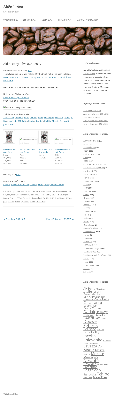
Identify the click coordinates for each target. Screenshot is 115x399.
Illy (97, 332)
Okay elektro (88, 225)
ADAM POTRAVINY (91, 141)
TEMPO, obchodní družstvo (94, 255)
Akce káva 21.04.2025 (92, 110)
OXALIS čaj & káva (90, 228)
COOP (85, 161)
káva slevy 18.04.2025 (92, 117)
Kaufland (87, 211)
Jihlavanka (8, 124)
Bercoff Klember (92, 294)
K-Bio (43, 198)
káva (18, 174)
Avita (85, 292)
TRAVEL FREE (88, 265)
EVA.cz (86, 184)
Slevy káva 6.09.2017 (14, 219)
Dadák (89, 311)
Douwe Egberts (22, 117)
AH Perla (89, 288)
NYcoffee (100, 364)
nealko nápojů (89, 73)
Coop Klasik (90, 305)
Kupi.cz (91, 80)
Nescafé (59, 117)
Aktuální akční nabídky (87, 20)
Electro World (89, 174)
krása (40, 184)
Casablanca (92, 302)
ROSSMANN (88, 245)
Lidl (65, 77)
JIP (84, 208)
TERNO (86, 258)
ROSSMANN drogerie (92, 248)
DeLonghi (64, 121)
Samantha (90, 367)
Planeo (86, 235)
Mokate (55, 121)
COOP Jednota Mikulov (93, 164)
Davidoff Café (91, 318)
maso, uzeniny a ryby (54, 184)
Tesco (70, 77)
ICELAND (87, 201)
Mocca (86, 354)
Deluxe (103, 318)
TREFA (86, 268)
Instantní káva (64, 20)
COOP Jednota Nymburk (93, 167)
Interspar (87, 204)
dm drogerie (88, 171)
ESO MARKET (23, 77)
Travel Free (8, 117)
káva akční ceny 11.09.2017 (60, 219)
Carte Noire (101, 299)
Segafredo (12, 121)
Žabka (85, 272)
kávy (30, 70)
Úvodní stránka (10, 20)
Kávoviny (93, 343)
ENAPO (86, 178)
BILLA (5, 77)
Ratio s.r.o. (8, 80)
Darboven (88, 315)
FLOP (85, 188)
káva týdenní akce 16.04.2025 (95, 124)
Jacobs (67, 117)
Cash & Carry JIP (90, 154)
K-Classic (107, 340)
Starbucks (89, 374)
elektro (6, 184)
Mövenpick (49, 117)
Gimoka (89, 332)
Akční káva (13, 6)
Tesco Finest (87, 378)
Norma (86, 221)
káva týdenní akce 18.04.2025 (95, 120)
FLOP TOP (87, 191)
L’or (100, 346)
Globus (13, 77)
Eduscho (89, 329)
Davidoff (39, 121)
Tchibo (33, 117)
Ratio (85, 238)
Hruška (86, 198)
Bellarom (94, 291)
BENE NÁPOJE (89, 147)
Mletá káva (47, 20)
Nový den (89, 364)
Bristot (101, 296)
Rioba (40, 117)
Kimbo (85, 343)
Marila (31, 121)
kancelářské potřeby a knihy (24, 184)
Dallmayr (102, 312)
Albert (54, 77)
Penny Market (37, 77)
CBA (60, 77)
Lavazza (90, 346)
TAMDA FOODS (89, 251)
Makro (47, 77)
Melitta (47, 121)
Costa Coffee (92, 308)
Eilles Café (100, 330)
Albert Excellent (102, 289)
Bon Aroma (90, 296)
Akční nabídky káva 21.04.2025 (96, 114)
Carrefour (88, 299)
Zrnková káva (29, 20)
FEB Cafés (22, 121)
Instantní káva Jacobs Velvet (16, 97)
